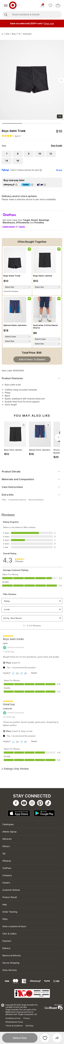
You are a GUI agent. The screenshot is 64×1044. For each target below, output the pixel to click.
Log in (22, 226)
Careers (6, 882)
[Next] (58, 437)
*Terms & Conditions (14, 1026)
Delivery (6, 948)
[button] (20, 1038)
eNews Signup (9, 831)
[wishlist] (50, 5)
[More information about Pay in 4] (32, 184)
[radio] (7, 154)
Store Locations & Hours (14, 926)
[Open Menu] (6, 5)
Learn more (9, 226)
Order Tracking (9, 911)
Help (4, 904)
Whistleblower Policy (14, 1022)
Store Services (9, 970)
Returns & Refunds (11, 955)
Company (7, 875)
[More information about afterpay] (16, 184)
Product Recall (9, 897)
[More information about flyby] (41, 170)
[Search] (5, 14)
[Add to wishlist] (45, 1038)
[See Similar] (23, 424)
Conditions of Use (12, 1018)
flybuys (6, 846)
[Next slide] (61, 80)
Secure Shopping (10, 962)
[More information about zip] (45, 184)
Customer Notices (11, 890)
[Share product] (57, 1038)
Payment (6, 941)
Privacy (26, 1018)
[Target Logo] (13, 5)
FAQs (4, 919)
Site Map (29, 1026)
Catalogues (8, 824)
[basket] (58, 5)
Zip (4, 853)
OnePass (6, 868)
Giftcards (6, 839)
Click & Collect (9, 933)
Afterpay (6, 860)
